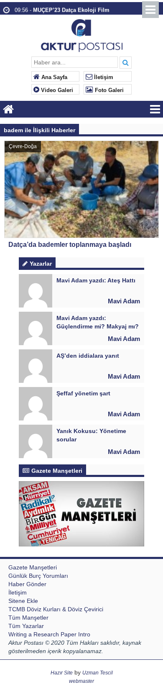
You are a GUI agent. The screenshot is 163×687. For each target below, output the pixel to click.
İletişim (102, 77)
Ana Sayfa (53, 77)
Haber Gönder (27, 584)
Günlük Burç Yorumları (38, 575)
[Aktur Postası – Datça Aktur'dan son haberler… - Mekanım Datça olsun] (81, 34)
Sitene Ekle (23, 600)
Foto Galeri (108, 90)
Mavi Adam (124, 301)
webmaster (81, 681)
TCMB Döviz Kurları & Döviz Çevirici (55, 609)
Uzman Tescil (97, 673)
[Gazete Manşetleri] (81, 513)
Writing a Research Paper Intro (49, 634)
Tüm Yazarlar (26, 626)
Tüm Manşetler (28, 617)
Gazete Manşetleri (32, 567)
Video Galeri (56, 90)
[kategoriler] (155, 109)
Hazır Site (62, 673)
